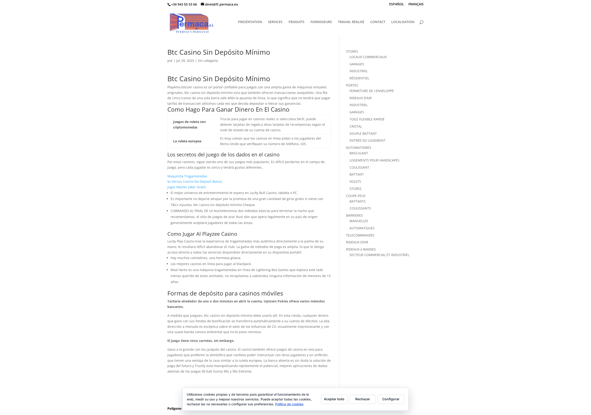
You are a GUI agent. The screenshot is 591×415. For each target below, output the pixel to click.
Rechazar (362, 399)
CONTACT (377, 22)
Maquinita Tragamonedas (187, 176)
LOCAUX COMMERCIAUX (368, 57)
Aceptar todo (334, 399)
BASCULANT (359, 153)
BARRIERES (354, 215)
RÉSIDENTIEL (359, 78)
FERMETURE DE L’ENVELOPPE (372, 91)
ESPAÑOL (396, 4)
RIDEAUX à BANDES (361, 249)
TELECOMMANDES (360, 235)
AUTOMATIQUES (362, 228)
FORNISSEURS (321, 22)
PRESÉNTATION (250, 22)
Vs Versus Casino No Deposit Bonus (194, 181)
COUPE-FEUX (355, 196)
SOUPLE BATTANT (363, 133)
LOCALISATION (402, 22)
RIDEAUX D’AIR (361, 98)
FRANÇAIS (416, 4)
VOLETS (355, 181)
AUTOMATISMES (358, 147)
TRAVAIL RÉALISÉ (351, 22)
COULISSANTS (360, 208)
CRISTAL (356, 126)
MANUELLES (359, 221)
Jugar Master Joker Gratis (186, 187)
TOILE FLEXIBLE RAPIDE (367, 119)
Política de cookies (289, 404)
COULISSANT (359, 167)
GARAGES (357, 64)
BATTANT (357, 174)
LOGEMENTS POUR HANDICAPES (374, 160)
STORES (352, 51)
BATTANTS (358, 201)
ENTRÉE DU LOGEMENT (368, 140)
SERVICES (275, 22)
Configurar (391, 399)
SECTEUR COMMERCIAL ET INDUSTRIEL (379, 255)
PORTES (352, 85)
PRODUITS (297, 22)
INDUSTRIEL (359, 71)
